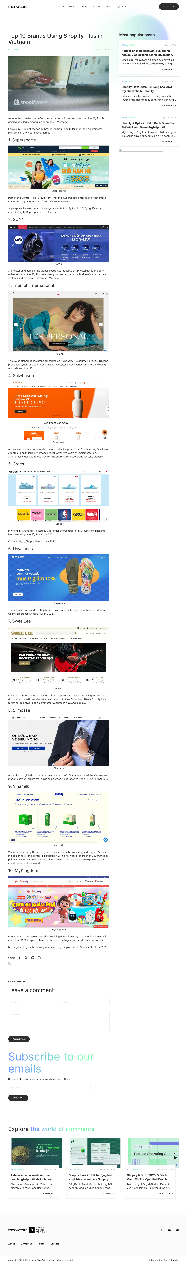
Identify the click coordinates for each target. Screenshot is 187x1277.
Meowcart (29, 1260)
